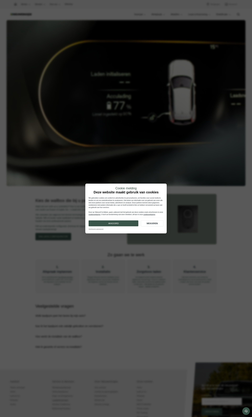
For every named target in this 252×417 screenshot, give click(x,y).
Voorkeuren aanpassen (96, 229)
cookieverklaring (94, 214)
